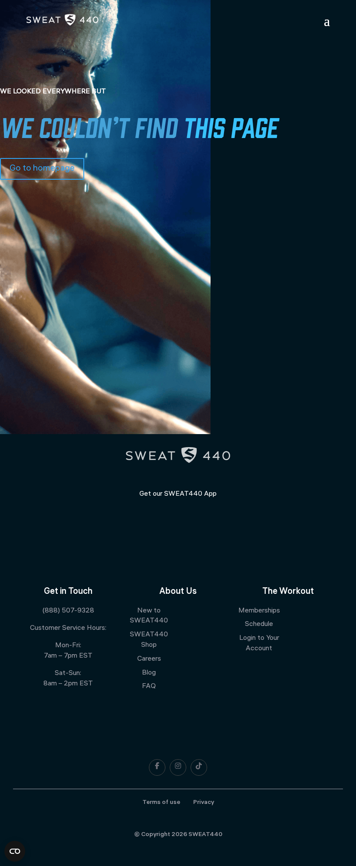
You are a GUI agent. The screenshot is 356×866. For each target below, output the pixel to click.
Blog (149, 673)
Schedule (259, 624)
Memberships (259, 611)
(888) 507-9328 (68, 611)
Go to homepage (42, 168)
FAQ (149, 686)
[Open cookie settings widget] (14, 851)
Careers (149, 659)
